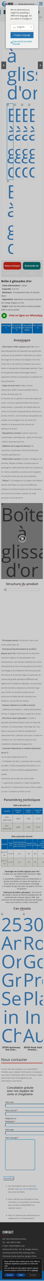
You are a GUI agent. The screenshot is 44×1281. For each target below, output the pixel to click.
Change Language (22, 35)
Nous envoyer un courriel (12, 267)
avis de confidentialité (29, 1189)
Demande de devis (32, 267)
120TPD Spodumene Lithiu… (32, 931)
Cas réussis (38, 326)
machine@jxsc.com (17, 1246)
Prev (3, 65)
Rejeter (21, 1275)
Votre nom (9, 1102)
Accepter (10, 1275)
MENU (5, 4)
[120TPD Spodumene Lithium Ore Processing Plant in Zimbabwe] (33, 919)
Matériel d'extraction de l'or (26, 4)
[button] (41, 4)
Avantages (6, 326)
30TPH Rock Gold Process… (11, 1048)
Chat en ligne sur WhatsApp (26, 315)
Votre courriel (11, 1110)
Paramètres (33, 1275)
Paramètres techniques (27, 327)
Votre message (12, 1138)
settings (35, 1270)
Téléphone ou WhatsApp (10, 1120)
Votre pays (9, 1129)
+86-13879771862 (13, 1242)
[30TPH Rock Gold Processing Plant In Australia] (11, 978)
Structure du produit (16, 327)
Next (40, 65)
